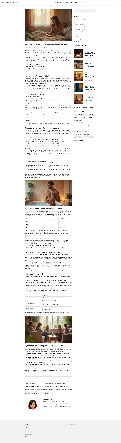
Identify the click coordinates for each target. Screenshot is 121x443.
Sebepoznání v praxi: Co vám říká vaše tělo (36, 66)
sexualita (40, 393)
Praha (83, 111)
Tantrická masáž (59, 2)
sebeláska (46, 393)
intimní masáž (78, 120)
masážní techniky (79, 140)
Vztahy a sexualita (80, 26)
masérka (76, 117)
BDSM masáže (78, 36)
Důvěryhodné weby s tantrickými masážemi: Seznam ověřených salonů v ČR (90, 99)
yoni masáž (77, 129)
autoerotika (38, 50)
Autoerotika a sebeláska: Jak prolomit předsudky (37, 68)
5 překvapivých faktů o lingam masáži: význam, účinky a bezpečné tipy (90, 87)
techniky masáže (88, 137)
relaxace (76, 111)
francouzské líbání (79, 123)
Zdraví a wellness (79, 19)
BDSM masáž (87, 134)
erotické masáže (79, 126)
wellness (83, 117)
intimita (91, 117)
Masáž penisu (83, 2)
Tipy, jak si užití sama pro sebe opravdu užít (36, 71)
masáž (87, 126)
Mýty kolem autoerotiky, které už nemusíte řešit (37, 73)
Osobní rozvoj (78, 38)
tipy (51, 393)
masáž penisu (78, 137)
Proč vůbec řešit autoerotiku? (33, 64)
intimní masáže (78, 131)
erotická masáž (90, 114)
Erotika (46, 47)
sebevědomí (34, 393)
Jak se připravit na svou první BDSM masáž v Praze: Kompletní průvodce (90, 76)
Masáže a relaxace (80, 29)
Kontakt (26, 439)
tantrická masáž (79, 114)
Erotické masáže (79, 22)
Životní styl (77, 34)
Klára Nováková (28, 47)
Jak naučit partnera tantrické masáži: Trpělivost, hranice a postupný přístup (90, 65)
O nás (66, 2)
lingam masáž (87, 129)
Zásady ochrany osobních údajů (28, 433)
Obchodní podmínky (29, 430)
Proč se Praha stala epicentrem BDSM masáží (90, 53)
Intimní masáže (79, 31)
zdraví (87, 131)
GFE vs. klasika (73, 2)
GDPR (26, 436)
